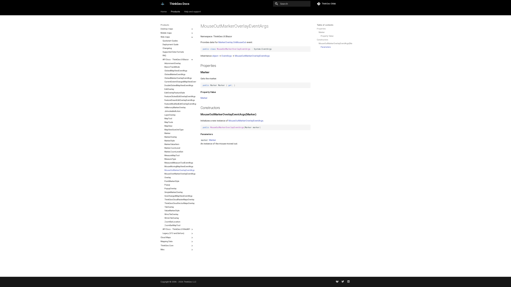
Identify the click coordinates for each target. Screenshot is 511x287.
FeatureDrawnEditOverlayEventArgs (178, 100)
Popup (167, 185)
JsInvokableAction (172, 111)
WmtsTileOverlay (171, 218)
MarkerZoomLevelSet (173, 152)
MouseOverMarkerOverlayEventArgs (178, 174)
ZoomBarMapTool (172, 225)
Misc (163, 249)
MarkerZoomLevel (172, 148)
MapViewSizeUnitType (174, 130)
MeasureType (170, 159)
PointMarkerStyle (171, 181)
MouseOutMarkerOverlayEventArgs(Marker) (334, 43)
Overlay (167, 177)
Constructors (322, 40)
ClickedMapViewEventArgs (175, 71)
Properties (321, 29)
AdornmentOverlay (172, 63)
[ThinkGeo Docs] (162, 4)
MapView (168, 126)
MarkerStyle (169, 141)
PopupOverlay (170, 188)
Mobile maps (166, 33)
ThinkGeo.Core (167, 245)
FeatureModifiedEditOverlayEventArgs (178, 104)
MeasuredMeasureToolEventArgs (178, 163)
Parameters (326, 47)
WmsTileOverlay (171, 214)
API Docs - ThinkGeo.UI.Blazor (176, 59)
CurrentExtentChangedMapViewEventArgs (178, 82)
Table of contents (325, 25)
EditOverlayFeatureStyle (174, 93)
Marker (167, 133)
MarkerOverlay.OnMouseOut (232, 42)
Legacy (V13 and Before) (173, 233)
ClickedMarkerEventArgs (174, 74)
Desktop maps (167, 29)
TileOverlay (169, 207)
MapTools (168, 122)
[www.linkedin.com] (348, 281)
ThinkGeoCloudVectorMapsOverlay (178, 203)
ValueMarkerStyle (172, 211)
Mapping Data (166, 241)
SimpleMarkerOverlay (173, 192)
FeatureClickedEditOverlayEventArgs (178, 96)
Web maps (165, 37)
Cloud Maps (166, 237)
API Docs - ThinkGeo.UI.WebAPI (176, 229)
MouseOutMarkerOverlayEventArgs (178, 170)
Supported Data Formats (173, 52)
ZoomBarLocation (172, 222)
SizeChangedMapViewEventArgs (178, 196)
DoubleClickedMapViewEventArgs (178, 85)
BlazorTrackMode (172, 67)
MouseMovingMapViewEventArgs (178, 166)
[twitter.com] (342, 281)
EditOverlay (169, 89)
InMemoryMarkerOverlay (175, 107)
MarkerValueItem (171, 144)
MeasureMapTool (172, 155)
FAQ (164, 55)
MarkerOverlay (170, 137)
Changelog (167, 48)
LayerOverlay (170, 115)
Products (175, 11)
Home (164, 11)
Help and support (192, 11)
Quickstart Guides (170, 41)
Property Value (327, 36)
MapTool (168, 118)
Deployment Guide (170, 44)
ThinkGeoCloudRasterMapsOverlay (178, 200)
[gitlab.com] (337, 281)
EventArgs (227, 55)
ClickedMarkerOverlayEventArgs (178, 78)
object (215, 55)
